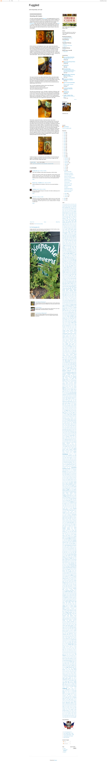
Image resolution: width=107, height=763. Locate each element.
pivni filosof (74, 559)
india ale (66, 466)
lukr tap (75, 501)
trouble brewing (64, 668)
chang (66, 331)
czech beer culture (67, 357)
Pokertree (63, 566)
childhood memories (65, 335)
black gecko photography (67, 278)
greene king (67, 433)
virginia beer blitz (71, 682)
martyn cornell (69, 510)
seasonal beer (72, 611)
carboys (75, 323)
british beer (66, 310)
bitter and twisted (67, 276)
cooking (70, 346)
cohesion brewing (74, 341)
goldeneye (68, 424)
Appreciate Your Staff (68, 183)
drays (69, 379)
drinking (63, 380)
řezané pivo (66, 592)
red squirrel (74, 587)
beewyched (73, 263)
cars (73, 324)
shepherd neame (73, 615)
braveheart (74, 301)
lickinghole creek (65, 495)
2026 (65, 132)
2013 (65, 152)
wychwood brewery (65, 710)
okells (68, 541)
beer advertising (68, 245)
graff (73, 426)
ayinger (65, 233)
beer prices (67, 257)
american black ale (65, 219)
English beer (64, 389)
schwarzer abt (69, 609)
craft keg (69, 353)
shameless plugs (65, 615)
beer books (72, 246)
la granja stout (67, 488)
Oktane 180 (65, 51)
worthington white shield (66, 709)
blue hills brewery (66, 285)
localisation (74, 498)
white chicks (71, 698)
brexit (73, 309)
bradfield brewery (64, 296)
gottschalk (68, 426)
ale (68, 211)
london (71, 499)
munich (72, 524)
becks (72, 244)
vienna (63, 681)
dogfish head (64, 376)
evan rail (71, 392)
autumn (72, 232)
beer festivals (69, 251)
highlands (70, 449)
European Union (67, 392)
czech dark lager (64, 358)
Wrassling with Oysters (68, 188)
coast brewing (69, 341)
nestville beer (68, 530)
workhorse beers (64, 708)
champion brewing (65, 330)
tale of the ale (68, 643)
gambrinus (74, 414)
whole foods (71, 699)
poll (70, 566)
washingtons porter (73, 689)
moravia (75, 522)
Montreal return (66, 62)
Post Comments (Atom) (39, 223)
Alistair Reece (66, 126)
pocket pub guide (73, 565)
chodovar (63, 336)
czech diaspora (70, 358)
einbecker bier (68, 387)
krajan (67, 486)
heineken (71, 445)
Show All (75, 99)
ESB (63, 391)
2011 (65, 155)
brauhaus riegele (68, 301)
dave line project (64, 367)
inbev (70, 465)
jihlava (70, 476)
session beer (69, 613)
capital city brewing (71, 323)
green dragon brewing (69, 432)
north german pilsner (65, 536)
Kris (33, 196)
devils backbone (70, 372)
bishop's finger (74, 274)
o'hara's (70, 538)
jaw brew (72, 475)
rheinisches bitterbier (71, 592)
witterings (63, 707)
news (63, 533)
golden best (69, 423)
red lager (68, 587)
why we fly (66, 700)
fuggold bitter (71, 411)
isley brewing (71, 474)
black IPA (72, 278)
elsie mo (75, 388)
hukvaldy (65, 462)
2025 (65, 133)
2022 (65, 138)
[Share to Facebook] (43, 162)
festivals (69, 399)
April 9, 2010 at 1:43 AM (41, 189)
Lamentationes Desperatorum (40, 301)
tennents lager (64, 648)
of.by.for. (63, 541)
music (70, 525)
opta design (70, 547)
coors (73, 347)
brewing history (64, 308)
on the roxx (74, 546)
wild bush (75, 700)
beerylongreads (69, 263)
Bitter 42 (64, 44)
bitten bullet (67, 275)
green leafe (63, 433)
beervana (66, 263)
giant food (63, 421)
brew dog (75, 302)
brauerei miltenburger (65, 300)
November (66, 159)
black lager (72, 279)
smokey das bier (73, 623)
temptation (63, 647)
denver (73, 369)
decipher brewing (70, 368)
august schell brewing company (70, 229)
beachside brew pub (71, 243)
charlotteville (68, 334)
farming (73, 398)
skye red (65, 622)
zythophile (74, 717)
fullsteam (66, 412)
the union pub (68, 656)
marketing (74, 508)
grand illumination (67, 427)
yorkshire (72, 711)
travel (63, 666)
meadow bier (74, 512)
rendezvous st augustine (69, 589)
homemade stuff (64, 456)
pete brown (70, 557)
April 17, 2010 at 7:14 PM (38, 196)
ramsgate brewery (71, 580)
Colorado (66, 343)
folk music (72, 403)
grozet (69, 435)
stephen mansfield (64, 636)
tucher (71, 670)
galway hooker (69, 414)
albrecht (63, 211)
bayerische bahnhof (65, 243)
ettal (70, 391)
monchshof (63, 521)
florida (74, 401)
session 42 (64, 613)
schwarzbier (64, 609)
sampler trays (74, 600)
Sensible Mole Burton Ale (67, 37)
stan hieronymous (70, 633)
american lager (73, 220)
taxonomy (75, 645)
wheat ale (63, 697)
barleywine (66, 239)
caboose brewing (64, 320)
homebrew (65, 454)
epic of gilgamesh (71, 390)
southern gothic (67, 626)
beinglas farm (67, 264)
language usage (70, 490)
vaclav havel (73, 678)
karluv (75, 478)
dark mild (66, 366)
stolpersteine (71, 636)
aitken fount (66, 210)
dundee (69, 381)
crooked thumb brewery (69, 355)
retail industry (72, 590)
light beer (69, 495)
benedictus (71, 267)
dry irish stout (70, 380)
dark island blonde (65, 364)
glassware (74, 422)
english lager (69, 389)
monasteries (74, 520)
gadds (74, 412)
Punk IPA (71, 576)
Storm (64, 49)
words (75, 707)
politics (69, 566)
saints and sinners (73, 599)
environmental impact (65, 390)
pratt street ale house (73, 569)
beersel (63, 263)
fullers (63, 412)
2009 (65, 198)
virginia (75, 681)
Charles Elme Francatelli (73, 331)
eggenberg (64, 387)
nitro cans (68, 533)
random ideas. (67, 581)
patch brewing (68, 555)
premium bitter (74, 570)
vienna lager (67, 681)
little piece (44, 18)
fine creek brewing (73, 399)
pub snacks (66, 575)
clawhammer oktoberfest (69, 340)
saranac (71, 603)
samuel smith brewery (66, 602)
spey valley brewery (73, 627)
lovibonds (72, 501)
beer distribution (69, 250)
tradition (67, 665)
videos (75, 680)
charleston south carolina (67, 332)
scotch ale (72, 609)
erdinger (75, 390)
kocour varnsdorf (69, 484)
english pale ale (73, 389)
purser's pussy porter (65, 577)
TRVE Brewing (73, 669)
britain (63, 310)
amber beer (64, 217)
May (65, 168)
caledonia (66, 321)
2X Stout (70, 205)
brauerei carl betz (69, 299)
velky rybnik (71, 679)
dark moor (69, 366)
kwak (67, 487)
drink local (74, 379)
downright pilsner (65, 379)
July (65, 165)
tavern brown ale (66, 645)
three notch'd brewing (68, 660)
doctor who (74, 375)
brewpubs (63, 309)
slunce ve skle (74, 622)
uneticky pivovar (70, 676)
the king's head (67, 654)
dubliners (66, 381)
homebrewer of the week (72, 455)
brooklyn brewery (71, 312)
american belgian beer (72, 218)
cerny (63, 329)
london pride (68, 500)
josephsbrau (71, 477)
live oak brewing (67, 497)
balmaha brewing (72, 234)
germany (75, 420)
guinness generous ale (65, 438)
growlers (66, 435)
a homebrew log (67, 207)
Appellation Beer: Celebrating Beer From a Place (69, 75)
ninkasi (65, 533)
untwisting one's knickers (72, 677)
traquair (75, 665)
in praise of (74, 464)
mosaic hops (68, 523)
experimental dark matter (71, 393)
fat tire (75, 398)
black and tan (72, 277)
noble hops (74, 533)
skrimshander (64, 621)
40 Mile (66, 206)
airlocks (63, 210)
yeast (66, 711)
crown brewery (74, 355)
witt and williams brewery (68, 706)
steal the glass (64, 635)
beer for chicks (74, 251)
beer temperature (69, 261)
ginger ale (73, 421)
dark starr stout (73, 366)
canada (75, 322)
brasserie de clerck (67, 297)
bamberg (73, 235)
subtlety (73, 638)
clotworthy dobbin (64, 341)
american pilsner (71, 222)
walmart (75, 688)
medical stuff (69, 513)
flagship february (70, 401)
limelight (64, 496)
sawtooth (70, 604)
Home (64, 748)
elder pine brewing (70, 388)
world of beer (74, 708)
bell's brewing (69, 266)
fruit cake (63, 410)
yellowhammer (69, 711)
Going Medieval (66, 92)
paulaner (72, 555)
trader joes (64, 665)
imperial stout (69, 464)
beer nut (69, 256)
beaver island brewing (68, 244)
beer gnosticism (68, 252)
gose (65, 426)
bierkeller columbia (65, 272)
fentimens (63, 399)
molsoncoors (71, 520)
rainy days (69, 578)
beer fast (66, 251)
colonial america (70, 342)
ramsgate (67, 580)
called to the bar (64, 322)
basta (72, 240)
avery (63, 233)
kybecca (70, 487)
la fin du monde (73, 487)
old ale (69, 542)
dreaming (71, 379)
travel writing (66, 666)
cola (63, 342)
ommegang (71, 546)
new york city (70, 532)
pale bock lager (70, 552)
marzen (73, 510)
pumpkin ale (67, 576)
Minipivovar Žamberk (65, 519)
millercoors (74, 518)
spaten (63, 627)
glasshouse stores (70, 422)
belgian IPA (74, 264)
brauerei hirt (74, 299)
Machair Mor (72, 502)
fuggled (66, 410)
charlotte (75, 332)
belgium (72, 265)
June (66, 167)
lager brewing (71, 489)
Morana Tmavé (66, 40)
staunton (75, 634)
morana (66, 522)
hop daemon (74, 457)
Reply (33, 179)
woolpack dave (72, 707)
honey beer (69, 456)
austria (71, 230)
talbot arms (64, 643)
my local (64, 526)
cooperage (70, 347)
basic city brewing (68, 240)
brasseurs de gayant (68, 298)
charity (68, 331)
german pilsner (70, 420)
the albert (73, 649)
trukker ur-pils (70, 668)
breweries (70, 306)
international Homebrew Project (69, 468)
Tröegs (75, 667)
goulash (71, 426)
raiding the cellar (65, 578)
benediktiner (74, 267)
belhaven (75, 265)
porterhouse (39, 163)
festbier (66, 399)
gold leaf (66, 423)
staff (65, 633)
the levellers (72, 654)
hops (71, 458)
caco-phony (69, 320)
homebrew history (64, 455)
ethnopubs (67, 391)
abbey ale (73, 208)
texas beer (66, 649)
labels (66, 489)
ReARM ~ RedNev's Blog (68, 95)
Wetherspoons (74, 696)
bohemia (63, 289)
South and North (66, 737)
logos (69, 499)
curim (63, 356)
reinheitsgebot (70, 588)
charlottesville (64, 333)
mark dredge (72, 507)
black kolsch (69, 279)
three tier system (74, 660)
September (67, 162)
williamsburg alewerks (70, 702)
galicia (66, 414)
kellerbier (72, 479)
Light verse (65, 66)
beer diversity (73, 250)
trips (67, 667)
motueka (71, 523)
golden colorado (64, 424)
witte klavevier (74, 706)
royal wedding (64, 598)
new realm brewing (73, 531)
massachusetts (64, 511)
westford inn (71, 695)
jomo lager (73, 476)
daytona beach (69, 367)
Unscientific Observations (68, 174)
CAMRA (72, 322)
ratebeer (75, 581)
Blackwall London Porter (67, 45)
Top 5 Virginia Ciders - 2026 (68, 733)
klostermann (64, 484)
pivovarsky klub (72, 564)
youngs (75, 711)
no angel (71, 533)
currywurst (66, 356)
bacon (73, 233)
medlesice (72, 513)
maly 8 (67, 506)
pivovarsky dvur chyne (65, 564)
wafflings (64, 688)
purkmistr (74, 576)
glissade (63, 423)
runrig (70, 598)
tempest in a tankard (73, 646)
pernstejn (67, 557)
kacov (65, 478)
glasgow (65, 422)
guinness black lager (73, 436)
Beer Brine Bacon (38, 307)
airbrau (75, 209)
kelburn (69, 479)
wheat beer (67, 697)
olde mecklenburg (68, 545)
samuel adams (68, 601)
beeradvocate (70, 262)
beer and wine (73, 245)
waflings (72, 688)
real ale (67, 582)
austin (66, 230)
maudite (75, 511)
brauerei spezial (71, 300)
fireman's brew (64, 400)
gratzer (75, 427)
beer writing (66, 262)
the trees (67, 655)
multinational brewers (67, 524)
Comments (66, 743)
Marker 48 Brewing (69, 508)
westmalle (75, 695)
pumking (63, 576)
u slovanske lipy (65, 675)
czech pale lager (70, 359)
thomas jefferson (70, 658)
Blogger (55, 760)
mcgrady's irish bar (65, 512)
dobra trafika (70, 375)
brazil (63, 302)
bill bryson (68, 273)
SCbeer (75, 604)
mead (71, 512)
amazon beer (71, 216)
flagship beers (64, 401)
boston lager (64, 295)
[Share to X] (42, 162)
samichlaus (63, 600)
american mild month (72, 221)
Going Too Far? (67, 179)
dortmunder (70, 377)
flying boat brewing (70, 402)
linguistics (68, 496)
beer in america (67, 254)
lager (68, 489)
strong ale (67, 638)
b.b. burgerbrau (69, 233)
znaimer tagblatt (64, 717)
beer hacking (72, 252)
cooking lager (74, 346)
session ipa (74, 614)
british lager (70, 310)
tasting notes (45, 163)
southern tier (71, 626)
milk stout (69, 518)
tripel (65, 667)
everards (74, 392)
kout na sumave (71, 485)
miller (72, 518)
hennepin (69, 447)
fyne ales (69, 412)
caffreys (72, 320)
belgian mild (64, 265)
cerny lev (66, 329)
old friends (73, 543)
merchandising (74, 514)
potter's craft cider (69, 568)
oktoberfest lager (65, 542)
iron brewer (68, 473)
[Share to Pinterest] (44, 162)
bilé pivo (65, 273)
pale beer (65, 552)
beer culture (64, 250)
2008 (65, 199)
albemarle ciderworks (73, 210)
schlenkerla (64, 606)
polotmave (73, 566)
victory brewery (71, 680)
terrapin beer (68, 648)
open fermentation (66, 547)
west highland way (69, 694)
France (75, 404)
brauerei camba (64, 299)
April (65, 170)
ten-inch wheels (74, 647)
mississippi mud (74, 519)
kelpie (74, 479)
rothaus (71, 597)
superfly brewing (73, 639)
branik (63, 297)
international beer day (66, 467)
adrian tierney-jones (69, 209)
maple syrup (66, 507)
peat (73, 556)
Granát (64, 41)
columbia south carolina (69, 344)
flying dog (75, 402)
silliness (70, 620)
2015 (65, 149)
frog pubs (72, 409)
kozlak (65, 486)
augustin (63, 230)
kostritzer (66, 485)
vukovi (63, 687)
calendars (74, 321)
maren (69, 507)
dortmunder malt (68, 378)
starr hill (68, 634)
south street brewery (69, 625)
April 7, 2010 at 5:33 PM (46, 182)
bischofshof (69, 274)
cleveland (75, 340)
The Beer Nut (34, 170)
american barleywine (73, 217)
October (66, 161)
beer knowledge (72, 255)
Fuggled (34, 5)
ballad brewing (67, 234)
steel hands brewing (70, 635)
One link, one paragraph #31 (68, 76)
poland (66, 566)
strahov (72, 637)
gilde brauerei (67, 421)
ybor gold (63, 711)
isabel (75, 473)
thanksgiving (70, 649)
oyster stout (35, 163)
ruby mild (67, 598)
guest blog (72, 435)
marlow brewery (71, 509)
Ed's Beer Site (66, 91)
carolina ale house (65, 324)
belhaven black (64, 266)
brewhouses (71, 307)
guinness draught (64, 437)
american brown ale (70, 219)
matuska (72, 511)
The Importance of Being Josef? (41, 313)
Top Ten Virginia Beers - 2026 (68, 734)
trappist (73, 665)
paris (69, 554)
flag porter (74, 400)
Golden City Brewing (73, 423)
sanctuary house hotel (65, 603)
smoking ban (64, 624)
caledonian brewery (70, 321)
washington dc (68, 689)
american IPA (67, 220)
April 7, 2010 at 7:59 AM (42, 170)
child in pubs (74, 334)
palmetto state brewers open (66, 553)
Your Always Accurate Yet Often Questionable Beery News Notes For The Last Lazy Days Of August (69, 70)
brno (67, 311)
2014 (65, 150)
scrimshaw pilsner (66, 611)
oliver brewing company (65, 546)
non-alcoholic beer (67, 534)
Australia (68, 230)
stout (42, 163)
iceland (69, 463)
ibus (67, 463)
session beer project (68, 614)
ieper (75, 463)
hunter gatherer (69, 462)
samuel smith (73, 601)
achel (65, 209)
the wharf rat (68, 657)
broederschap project (65, 312)
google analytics (68, 425)
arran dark (63, 228)
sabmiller (73, 598)
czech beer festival (73, 357)
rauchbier (64, 582)
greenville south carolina (70, 434)
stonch (74, 636)
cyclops (69, 356)
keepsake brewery (65, 479)
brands (75, 296)
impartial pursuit (64, 464)
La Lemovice (72, 488)
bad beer (75, 233)
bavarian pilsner (74, 242)
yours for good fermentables (66, 712)
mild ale (65, 518)
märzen (75, 510)
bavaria (73, 241)
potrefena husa (64, 568)
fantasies (75, 397)
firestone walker (70, 400)
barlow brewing (71, 239)
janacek (69, 475)
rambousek (65, 579)
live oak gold (72, 497)
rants (70, 581)
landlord (67, 490)
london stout (72, 500)
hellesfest (69, 446)
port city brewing (67, 567)
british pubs (74, 310)
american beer (65, 218)
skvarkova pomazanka (70, 621)
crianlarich (67, 354)
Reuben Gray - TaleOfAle (37, 182)
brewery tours (67, 307)
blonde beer (64, 284)
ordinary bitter (74, 547)
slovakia (68, 622)
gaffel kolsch (71, 413)
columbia (70, 343)
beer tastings (64, 261)
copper (75, 347)
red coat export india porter (67, 586)
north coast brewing (73, 535)
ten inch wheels (68, 647)
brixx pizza (64, 311)
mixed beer (64, 520)
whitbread (68, 698)
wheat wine (71, 697)
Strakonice (74, 637)
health (75, 444)
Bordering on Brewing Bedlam (69, 177)
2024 (65, 135)
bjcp (74, 276)
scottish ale (71, 610)
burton (69, 318)
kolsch (63, 485)
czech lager (64, 359)
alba (69, 210)
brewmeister (74, 308)
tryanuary (63, 670)
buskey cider (70, 319)
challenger (75, 329)
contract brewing (66, 346)
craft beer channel (70, 352)
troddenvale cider (71, 667)
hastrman (68, 444)
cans (67, 323)
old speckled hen (66, 544)
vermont (63, 680)
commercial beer (64, 345)
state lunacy (72, 634)
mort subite (64, 523)
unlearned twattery (65, 677)
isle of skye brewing (65, 474)
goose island (72, 425)
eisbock (66, 388)
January (66, 196)
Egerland (75, 386)
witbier (63, 706)
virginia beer (64, 682)
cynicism (72, 356)
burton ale (72, 318)
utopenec (69, 678)
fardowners (63, 398)
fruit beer (75, 409)
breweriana (66, 306)
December (66, 158)
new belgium (72, 530)
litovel (75, 496)
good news (63, 425)
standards (75, 633)
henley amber (72, 446)
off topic (66, 541)
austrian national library (72, 231)
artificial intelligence (68, 228)
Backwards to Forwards (68, 173)
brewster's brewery (69, 309)
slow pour (70, 622)
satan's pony (74, 603)
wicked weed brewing (71, 700)
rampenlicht (72, 579)
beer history (70, 253)
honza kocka (73, 456)
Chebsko (71, 334)
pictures (66, 558)
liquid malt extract (72, 496)
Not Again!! (66, 186)
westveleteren (70, 696)
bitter (70, 275)
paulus (66, 556)
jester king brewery (66, 476)
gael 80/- (65, 413)
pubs (72, 575)
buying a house (74, 319)
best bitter (67, 269)
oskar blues (72, 548)
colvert (75, 344)
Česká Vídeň (71, 329)
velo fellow (74, 679)
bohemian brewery (69, 289)
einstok (72, 387)
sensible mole (74, 612)
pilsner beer (74, 558)
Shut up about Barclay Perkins (69, 61)
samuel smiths (74, 602)
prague (69, 569)
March (66, 193)
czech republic (67, 360)
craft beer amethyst (65, 352)
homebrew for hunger (72, 454)
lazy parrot (74, 490)
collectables (65, 342)
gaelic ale (68, 413)
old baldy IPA (73, 542)
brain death (69, 296)
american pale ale (65, 222)
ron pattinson (66, 597)
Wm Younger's (67, 707)
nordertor (72, 534)
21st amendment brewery (65, 205)
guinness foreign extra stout (72, 437)
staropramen (64, 634)
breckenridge (66, 302)
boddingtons (74, 288)
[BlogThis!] (40, 162)
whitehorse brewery (65, 699)
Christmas (67, 336)
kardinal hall (67, 478)
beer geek (63, 252)
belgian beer (71, 264)
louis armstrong (67, 501)
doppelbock (66, 377)
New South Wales (64, 532)
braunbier (72, 301)
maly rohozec (70, 506)
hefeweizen (68, 445)
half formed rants (68, 439)
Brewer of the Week (67, 171)
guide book (64, 436)
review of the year (69, 591)
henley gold (66, 447)
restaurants (67, 590)
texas (63, 649)
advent (73, 209)
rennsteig (75, 589)
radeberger (72, 577)
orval (69, 548)
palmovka (71, 553)
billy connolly (72, 273)
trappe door (70, 665)
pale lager (74, 552)
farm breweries (68, 398)
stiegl (68, 636)
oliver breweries (73, 545)
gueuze (75, 435)
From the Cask (67, 182)
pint (71, 559)
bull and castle (70, 317)
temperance (67, 646)
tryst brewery (67, 670)
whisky (66, 698)
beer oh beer (73, 256)
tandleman (72, 643)
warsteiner (63, 689)
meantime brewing (64, 513)
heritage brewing (73, 447)
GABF (71, 412)
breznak (75, 309)
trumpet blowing (68, 669)
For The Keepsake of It (34, 227)
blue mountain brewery (71, 286)
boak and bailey (68, 288)
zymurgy (71, 717)
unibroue (75, 676)
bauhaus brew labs (68, 241)
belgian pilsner (68, 265)
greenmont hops (71, 433)
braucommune (74, 298)
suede (75, 638)
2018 (65, 144)
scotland (67, 610)
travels (69, 666)
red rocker (71, 587)
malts (65, 506)
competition (69, 345)
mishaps (70, 519)
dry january (74, 380)
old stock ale (71, 544)
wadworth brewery (69, 687)
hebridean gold (64, 445)
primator (70, 571)
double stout (74, 378)
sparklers (75, 626)
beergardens (74, 262)
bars (64, 240)
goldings (72, 424)
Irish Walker (65, 473)
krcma (69, 486)
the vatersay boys (72, 656)
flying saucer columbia (66, 403)
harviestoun (64, 444)
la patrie (75, 488)
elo (73, 388)
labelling (63, 489)
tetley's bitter (74, 648)
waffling (75, 687)
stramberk (63, 638)
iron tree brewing (72, 473)
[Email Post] (38, 162)
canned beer (64, 323)
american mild (64, 221)
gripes (75, 434)
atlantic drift (73, 228)
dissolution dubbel (65, 375)
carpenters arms (70, 324)
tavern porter (71, 645)
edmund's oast (71, 386)
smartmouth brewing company (66, 623)
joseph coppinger (66, 477)
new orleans (68, 531)
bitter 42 (73, 275)
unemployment (66, 676)
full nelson (74, 411)
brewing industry (70, 308)
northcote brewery (71, 536)
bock (72, 288)
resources (63, 590)
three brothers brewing (70, 659)
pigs (68, 558)
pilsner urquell (65, 559)
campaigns (69, 322)
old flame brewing (68, 543)
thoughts (66, 659)
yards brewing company (72, 710)
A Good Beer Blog (67, 68)
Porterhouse (32, 23)
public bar (69, 575)
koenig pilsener (74, 484)
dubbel (63, 381)
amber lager (68, 217)
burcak (67, 318)
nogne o (63, 534)
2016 (65, 147)
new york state (74, 532)
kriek (70, 486)
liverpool (65, 498)
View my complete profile (66, 128)
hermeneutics (64, 448)
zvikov (69, 717)
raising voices (73, 578)
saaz (71, 598)
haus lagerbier (72, 444)
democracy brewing (69, 369)
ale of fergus (71, 211)
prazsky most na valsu (66, 570)
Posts (65, 741)
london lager (74, 499)
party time (63, 555)
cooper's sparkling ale (65, 347)
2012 (65, 153)
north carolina (67, 535)
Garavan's (75, 415)
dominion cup (69, 376)
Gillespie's (70, 421)
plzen (69, 565)
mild (63, 518)
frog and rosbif (68, 409)
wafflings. (69, 688)
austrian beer (74, 230)
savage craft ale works (65, 604)
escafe (65, 391)
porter (71, 567)
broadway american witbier (72, 311)
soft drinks (72, 624)
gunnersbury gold (71, 438)
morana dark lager (70, 522)
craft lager (73, 353)
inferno (72, 466)
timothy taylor (72, 661)
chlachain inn (74, 335)
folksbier (75, 403)
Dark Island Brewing (65, 750)
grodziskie (63, 435)
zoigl (67, 717)
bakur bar (63, 234)
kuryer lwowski (64, 487)
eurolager (72, 391)
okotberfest (70, 541)
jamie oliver (66, 475)
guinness (67, 436)
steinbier (75, 635)
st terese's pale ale (70, 632)
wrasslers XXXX (50, 163)
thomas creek (64, 658)
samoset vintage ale (69, 600)
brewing (75, 307)
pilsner (71, 558)
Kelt (75, 479)
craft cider (66, 353)
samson (63, 601)
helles (66, 446)
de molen (74, 367)
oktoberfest (74, 541)
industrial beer (69, 466)
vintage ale (71, 681)
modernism (67, 520)
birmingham (66, 274)
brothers (75, 312)
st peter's (65, 632)
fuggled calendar (66, 411)
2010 (65, 156)
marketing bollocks (65, 509)
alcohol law (66, 211)
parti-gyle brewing (73, 554)
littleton (63, 497)
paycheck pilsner (70, 556)
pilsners (69, 559)
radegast (75, 577)
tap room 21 (66, 644)
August (66, 164)
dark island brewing (71, 364)
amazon (67, 216)
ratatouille (72, 581)
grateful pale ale (72, 427)
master (69, 511)
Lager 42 (65, 46)
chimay (70, 335)
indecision (72, 465)
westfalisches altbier (65, 695)
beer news (66, 256)
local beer (70, 498)
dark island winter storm (71, 365)
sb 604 (73, 604)
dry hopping (66, 380)
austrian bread (64, 231)
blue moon (70, 285)
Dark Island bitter (73, 363)
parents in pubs (66, 554)
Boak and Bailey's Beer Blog (69, 57)
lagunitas (63, 490)
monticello (73, 521)
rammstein (68, 579)
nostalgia (68, 537)
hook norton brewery (68, 457)
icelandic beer (73, 463)
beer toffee (73, 261)
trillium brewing (73, 666)
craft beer (74, 351)
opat (63, 547)
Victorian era (67, 680)
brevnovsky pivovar (71, 302)
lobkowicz (67, 498)
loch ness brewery (65, 499)
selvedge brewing (68, 612)
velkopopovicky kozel (65, 679)
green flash (74, 432)
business (65, 319)
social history (68, 624)
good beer (74, 424)
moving (74, 523)
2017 (65, 146)
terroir (71, 648)
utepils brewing (64, 678)
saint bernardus (69, 599)
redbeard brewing (65, 588)
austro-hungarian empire (66, 232)
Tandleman (34, 189)
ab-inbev (70, 208)
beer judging (67, 255)
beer (64, 245)
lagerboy (75, 489)
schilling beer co (65, 605)
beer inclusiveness (72, 254)
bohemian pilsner (72, 290)
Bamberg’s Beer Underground (68, 79)
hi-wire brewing (71, 448)
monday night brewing (69, 521)
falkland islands (68, 397)
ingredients (74, 466)
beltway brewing (66, 267)
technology (63, 646)
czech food (74, 358)
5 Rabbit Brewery (69, 206)
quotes (69, 577)
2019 (65, 143)
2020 (65, 141)
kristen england (73, 486)
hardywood (68, 443)
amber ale (74, 216)
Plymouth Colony (66, 565)
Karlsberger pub (72, 478)
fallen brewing (72, 397)
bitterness (72, 276)
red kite (66, 587)
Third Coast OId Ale (73, 657)
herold (67, 448)
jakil (73, 474)
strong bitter (70, 638)
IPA (63, 472)
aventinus (75, 232)
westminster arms (65, 696)
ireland (65, 472)
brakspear (72, 296)
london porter (64, 500)
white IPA (75, 698)
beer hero (65, 253)
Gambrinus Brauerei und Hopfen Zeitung (67, 415)
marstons (65, 510)
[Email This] (39, 162)
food (63, 404)
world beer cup (70, 708)
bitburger (63, 275)
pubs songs (74, 575)
